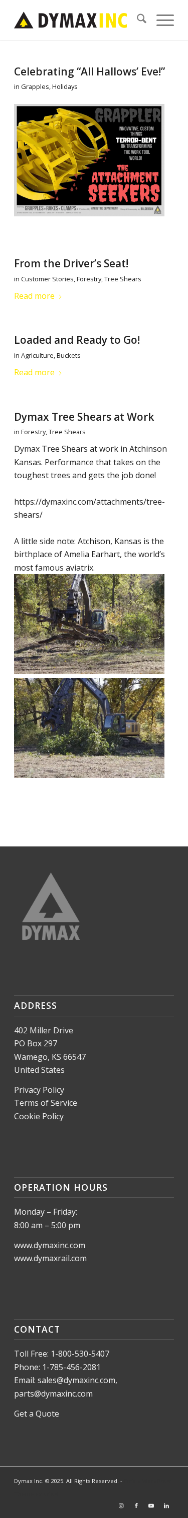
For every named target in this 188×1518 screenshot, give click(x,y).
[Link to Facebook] (136, 1505)
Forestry (89, 278)
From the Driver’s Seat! (71, 263)
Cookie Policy (39, 1116)
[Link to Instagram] (121, 1505)
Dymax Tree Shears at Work (84, 417)
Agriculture (37, 355)
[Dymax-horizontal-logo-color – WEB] (78, 20)
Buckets (69, 355)
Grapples (35, 86)
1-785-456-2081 (71, 1367)
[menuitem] (136, 20)
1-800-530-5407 (80, 1353)
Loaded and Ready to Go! (77, 340)
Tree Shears (122, 278)
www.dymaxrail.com (50, 1258)
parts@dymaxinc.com (53, 1393)
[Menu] (160, 20)
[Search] (136, 20)
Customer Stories (47, 278)
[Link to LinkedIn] (166, 1505)
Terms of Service (45, 1102)
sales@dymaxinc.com (76, 1380)
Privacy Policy (39, 1089)
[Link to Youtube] (151, 1505)
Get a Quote (36, 1413)
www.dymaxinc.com (49, 1245)
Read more (34, 295)
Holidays (65, 86)
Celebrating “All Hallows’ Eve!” (89, 71)
